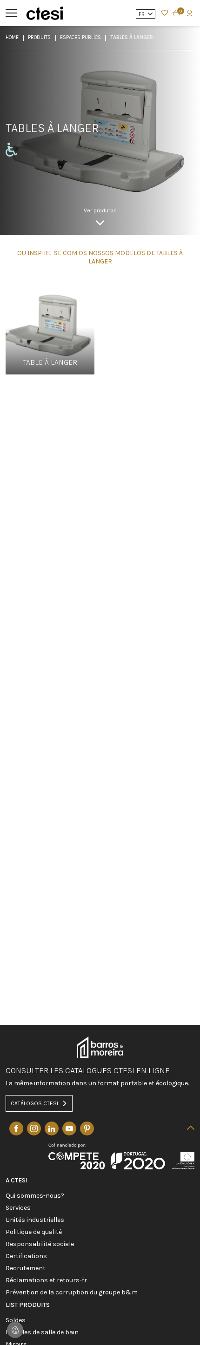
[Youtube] (69, 1128)
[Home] (44, 13)
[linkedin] (52, 1128)
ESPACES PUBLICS (80, 37)
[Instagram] (34, 1128)
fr (142, 14)
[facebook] (16, 1128)
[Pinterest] (87, 1128)
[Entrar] (164, 13)
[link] (100, 216)
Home (12, 37)
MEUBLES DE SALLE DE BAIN (42, 1332)
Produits (39, 37)
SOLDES (16, 1320)
